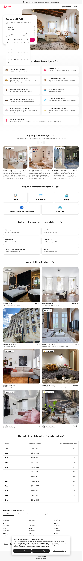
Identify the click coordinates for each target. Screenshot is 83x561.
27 (18, 59)
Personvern (39, 558)
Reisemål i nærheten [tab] (8, 514)
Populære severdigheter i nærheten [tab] (45, 514)
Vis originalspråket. (54, 2)
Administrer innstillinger (59, 551)
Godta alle (22, 551)
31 (8, 62)
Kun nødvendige (41, 551)
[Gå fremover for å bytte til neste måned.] (27, 39)
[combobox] (20, 29)
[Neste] (44, 142)
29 (24, 59)
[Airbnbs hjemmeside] (7, 6)
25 (11, 59)
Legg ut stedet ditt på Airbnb (69, 7)
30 (27, 59)
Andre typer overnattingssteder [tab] (25, 514)
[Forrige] (38, 142)
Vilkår (44, 558)
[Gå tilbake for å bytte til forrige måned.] (8, 39)
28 (21, 59)
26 (15, 59)
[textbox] (13, 35)
